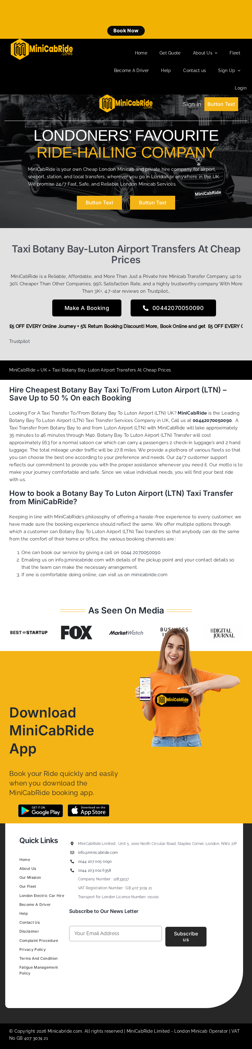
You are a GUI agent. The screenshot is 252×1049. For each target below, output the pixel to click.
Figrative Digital (96, 987)
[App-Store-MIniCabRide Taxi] (88, 806)
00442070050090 (212, 420)
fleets (217, 450)
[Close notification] (242, 19)
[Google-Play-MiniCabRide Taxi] (40, 806)
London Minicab (191, 1031)
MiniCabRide (22, 370)
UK (44, 370)
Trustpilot (19, 341)
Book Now (126, 30)
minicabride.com (149, 574)
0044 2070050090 (141, 552)
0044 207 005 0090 (95, 861)
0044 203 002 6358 (94, 870)
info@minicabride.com (79, 560)
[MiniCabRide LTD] (42, 41)
